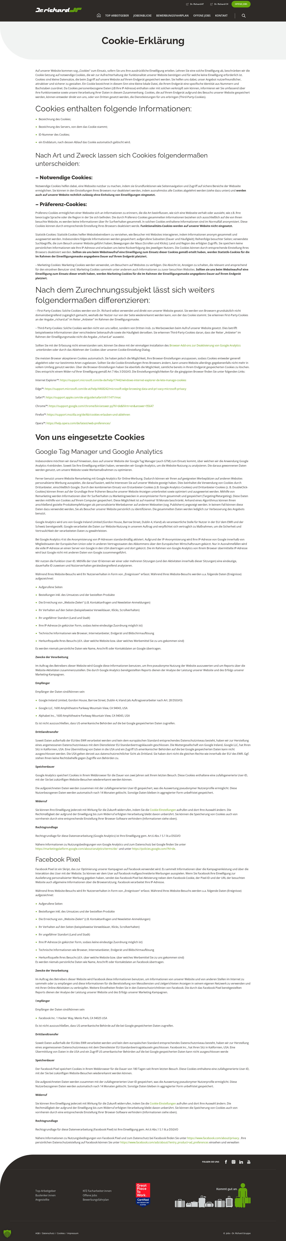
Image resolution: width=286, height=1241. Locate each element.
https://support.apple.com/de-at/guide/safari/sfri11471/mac (83, 397)
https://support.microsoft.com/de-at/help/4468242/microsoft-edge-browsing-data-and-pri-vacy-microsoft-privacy (115, 389)
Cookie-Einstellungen (163, 810)
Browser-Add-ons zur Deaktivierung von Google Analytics (205, 345)
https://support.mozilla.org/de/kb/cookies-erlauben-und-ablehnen (89, 414)
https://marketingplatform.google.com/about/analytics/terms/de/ (76, 849)
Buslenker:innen (45, 1195)
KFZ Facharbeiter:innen (97, 1191)
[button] (243, 15)
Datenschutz (48, 1233)
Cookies (61, 1233)
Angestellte (42, 1199)
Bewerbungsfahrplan (172, 15)
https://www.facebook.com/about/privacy (213, 1138)
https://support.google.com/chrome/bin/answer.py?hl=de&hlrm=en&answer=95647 (101, 406)
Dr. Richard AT (197, 4)
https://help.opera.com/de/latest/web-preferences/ (79, 423)
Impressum (72, 1233)
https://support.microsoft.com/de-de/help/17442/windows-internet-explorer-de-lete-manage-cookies (123, 380)
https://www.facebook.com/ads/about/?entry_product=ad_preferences (164, 1142)
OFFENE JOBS (241, 4)
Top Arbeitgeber (117, 15)
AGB (37, 1233)
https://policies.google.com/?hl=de (153, 849)
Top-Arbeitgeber (45, 1191)
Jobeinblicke (142, 15)
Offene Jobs (202, 15)
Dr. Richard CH (221, 4)
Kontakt (221, 15)
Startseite (99, 16)
